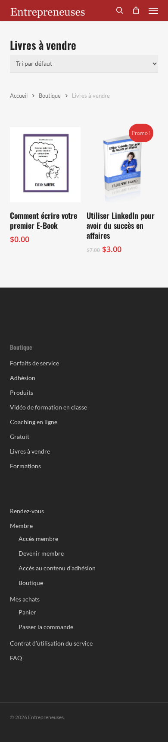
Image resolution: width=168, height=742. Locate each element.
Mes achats (25, 599)
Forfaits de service (34, 363)
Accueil (19, 95)
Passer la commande (46, 626)
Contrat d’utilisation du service (51, 643)
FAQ (16, 658)
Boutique (50, 95)
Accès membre (38, 538)
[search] (120, 10)
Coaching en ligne (33, 421)
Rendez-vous (27, 511)
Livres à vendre (30, 451)
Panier (27, 612)
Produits (21, 392)
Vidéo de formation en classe (48, 407)
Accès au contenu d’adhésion (57, 568)
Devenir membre (41, 553)
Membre (21, 525)
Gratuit (19, 436)
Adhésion (22, 377)
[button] (153, 10)
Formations (25, 466)
